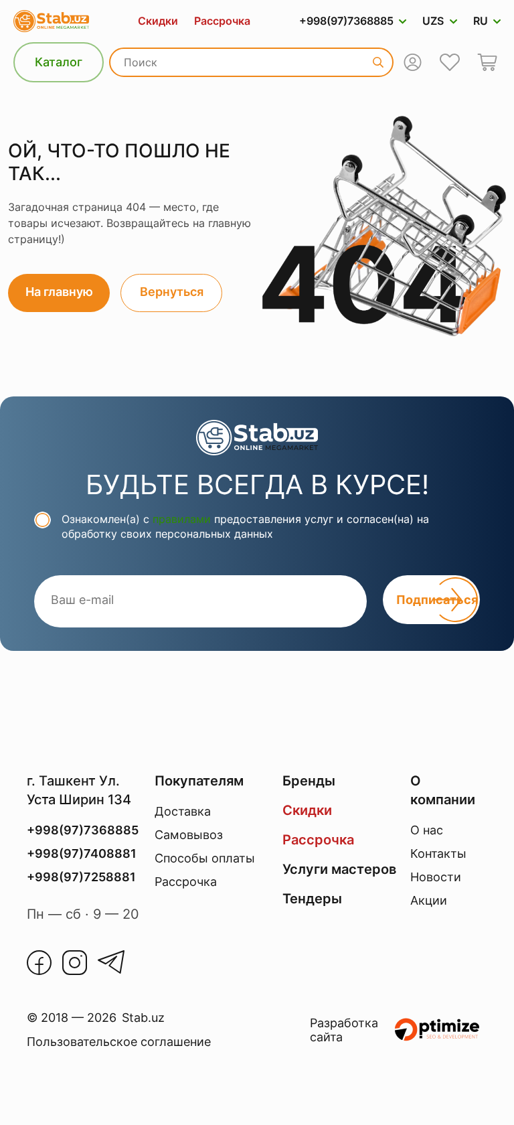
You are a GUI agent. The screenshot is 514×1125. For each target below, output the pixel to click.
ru (480, 20)
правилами (182, 519)
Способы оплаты (205, 858)
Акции (428, 900)
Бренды (308, 781)
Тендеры (312, 899)
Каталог (58, 62)
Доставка (183, 811)
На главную (59, 292)
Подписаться (437, 600)
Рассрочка (222, 21)
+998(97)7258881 (81, 877)
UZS (433, 20)
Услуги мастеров (339, 869)
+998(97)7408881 (82, 853)
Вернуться (171, 292)
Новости (435, 877)
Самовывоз (189, 835)
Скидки (158, 21)
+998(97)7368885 (346, 20)
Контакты (438, 853)
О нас (426, 830)
